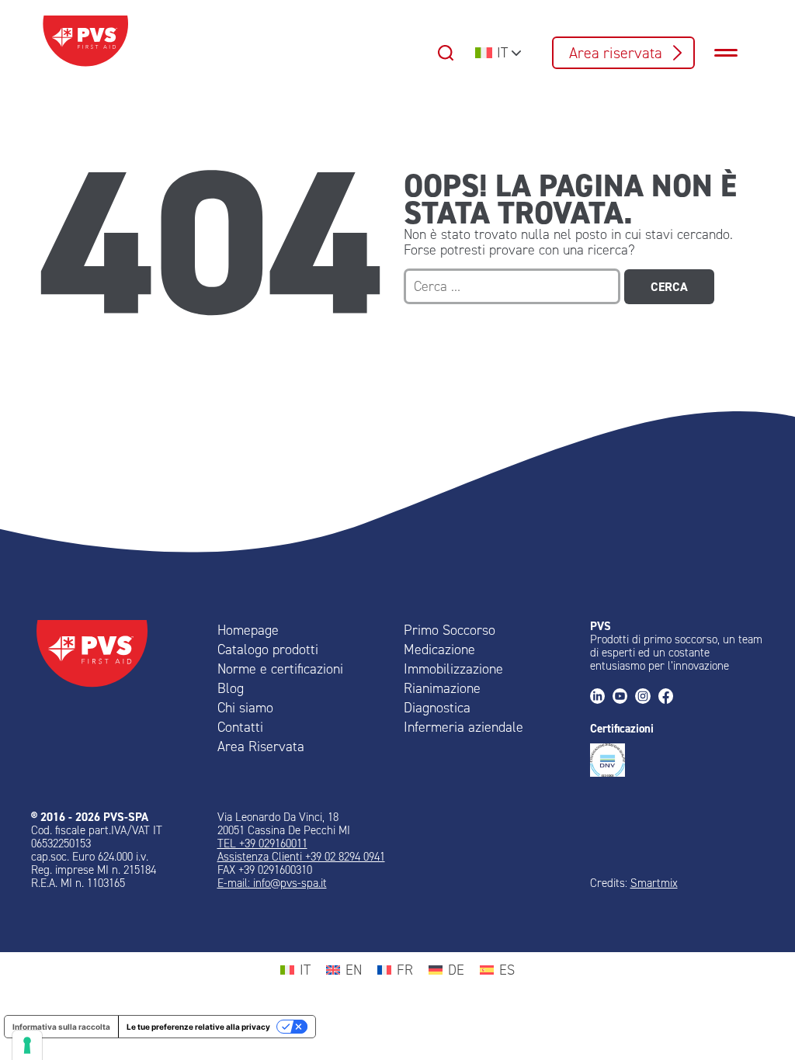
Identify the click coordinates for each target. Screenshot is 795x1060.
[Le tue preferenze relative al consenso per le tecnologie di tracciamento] (27, 1045)
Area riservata (615, 53)
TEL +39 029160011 (262, 843)
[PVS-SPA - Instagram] (646, 697)
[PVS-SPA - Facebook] (669, 697)
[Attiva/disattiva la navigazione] (733, 52)
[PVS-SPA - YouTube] (624, 697)
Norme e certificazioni (280, 669)
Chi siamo (245, 707)
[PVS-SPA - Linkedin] (601, 697)
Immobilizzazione (453, 669)
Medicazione (439, 649)
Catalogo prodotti (267, 649)
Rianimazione (442, 688)
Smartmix (654, 883)
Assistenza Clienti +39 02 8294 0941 (301, 856)
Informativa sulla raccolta (61, 1026)
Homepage (248, 630)
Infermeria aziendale (463, 727)
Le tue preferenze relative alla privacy (198, 1026)
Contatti (240, 727)
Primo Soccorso (449, 630)
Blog (230, 688)
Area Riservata (260, 746)
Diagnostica (437, 707)
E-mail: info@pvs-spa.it (272, 883)
